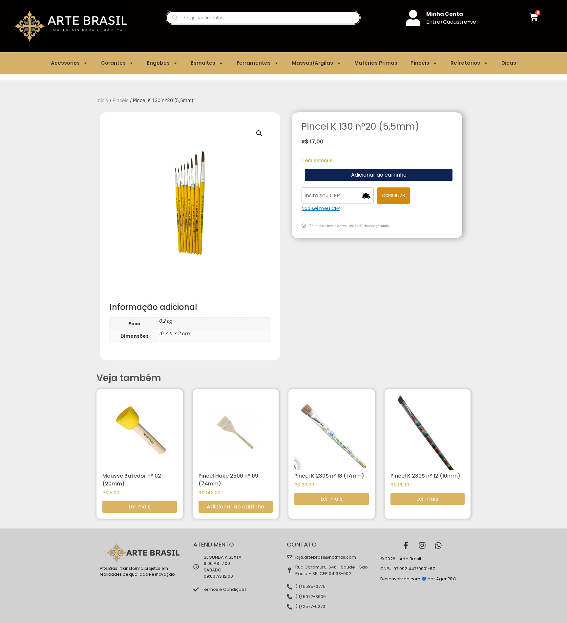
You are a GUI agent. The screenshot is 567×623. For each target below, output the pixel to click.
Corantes (113, 62)
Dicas (508, 62)
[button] (259, 133)
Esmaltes (203, 62)
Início (102, 100)
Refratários (465, 62)
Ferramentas (254, 62)
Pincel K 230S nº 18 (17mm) (329, 476)
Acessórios (65, 62)
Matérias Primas (375, 62)
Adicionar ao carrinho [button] (235, 506)
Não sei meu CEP (321, 208)
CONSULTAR (393, 195)
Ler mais (140, 506)
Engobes (158, 62)
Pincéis (419, 62)
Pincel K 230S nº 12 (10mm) (425, 476)
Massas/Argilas (312, 62)
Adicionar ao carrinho (379, 175)
